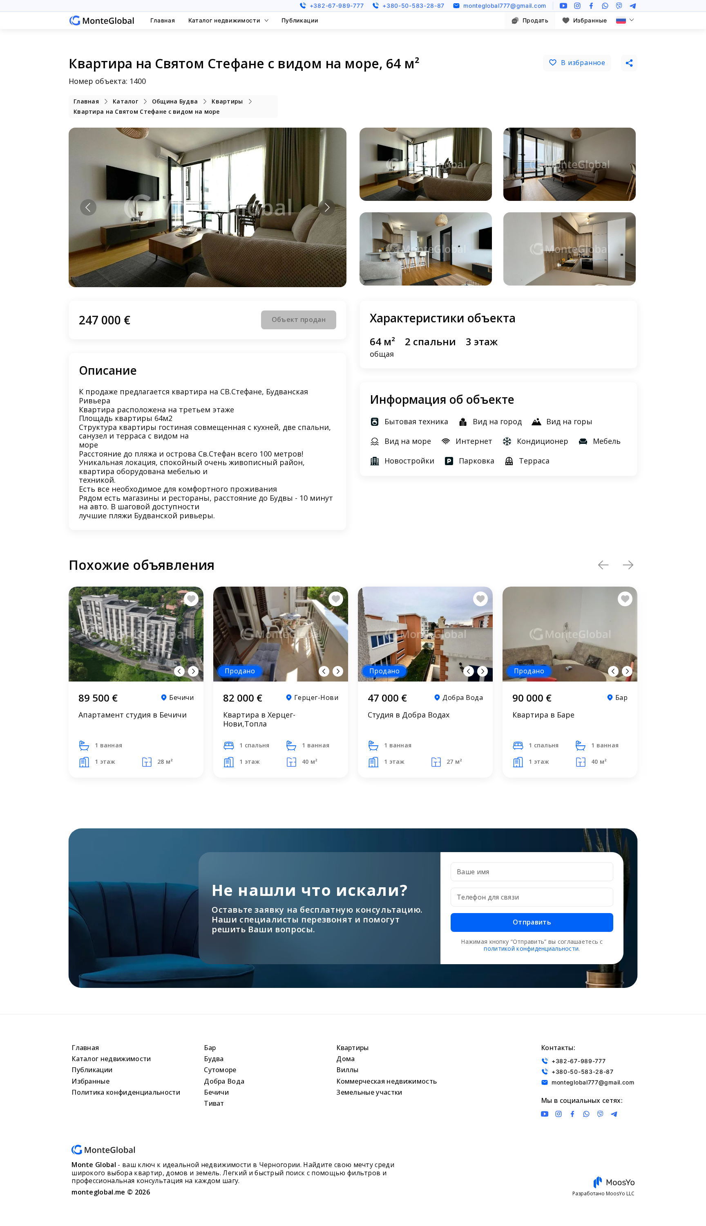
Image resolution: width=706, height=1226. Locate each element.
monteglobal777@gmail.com (504, 5)
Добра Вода (224, 1081)
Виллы (347, 1069)
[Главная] (101, 20)
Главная (162, 20)
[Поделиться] (629, 63)
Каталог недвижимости (224, 20)
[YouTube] (563, 5)
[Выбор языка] (625, 20)
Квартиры (352, 1047)
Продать (536, 20)
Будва (214, 1058)
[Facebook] (591, 5)
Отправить (532, 922)
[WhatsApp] (605, 5)
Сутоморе (220, 1069)
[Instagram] (577, 5)
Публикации (300, 20)
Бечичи (216, 1092)
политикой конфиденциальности (531, 948)
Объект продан (299, 319)
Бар (210, 1047)
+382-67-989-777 (337, 5)
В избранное (583, 62)
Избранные (590, 20)
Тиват (214, 1103)
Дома (345, 1058)
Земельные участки (369, 1092)
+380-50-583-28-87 (413, 5)
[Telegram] (633, 5)
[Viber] (619, 5)
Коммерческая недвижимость (386, 1081)
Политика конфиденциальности (125, 1092)
